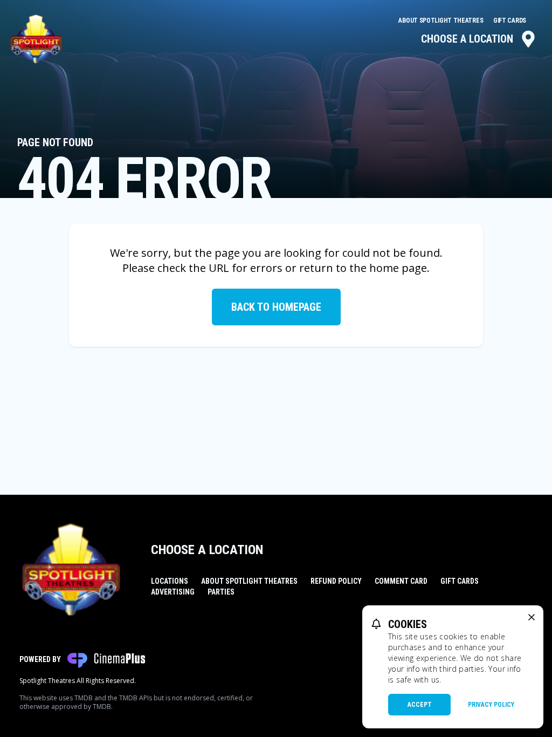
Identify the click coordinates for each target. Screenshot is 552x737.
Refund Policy (336, 581)
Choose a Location (467, 38)
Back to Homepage (276, 307)
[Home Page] (36, 39)
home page (398, 268)
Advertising (173, 592)
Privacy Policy (491, 704)
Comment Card (401, 581)
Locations (169, 581)
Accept (420, 704)
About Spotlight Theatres (441, 20)
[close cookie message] (531, 617)
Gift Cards (509, 20)
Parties (221, 592)
